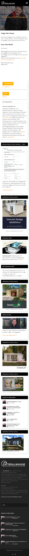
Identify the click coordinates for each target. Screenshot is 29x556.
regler (23, 132)
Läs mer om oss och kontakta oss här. (11, 496)
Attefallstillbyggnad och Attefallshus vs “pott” (13, 424)
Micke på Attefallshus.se (8, 106)
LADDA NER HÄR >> (8, 190)
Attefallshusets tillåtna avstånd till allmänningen (14, 407)
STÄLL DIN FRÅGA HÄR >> (9, 335)
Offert (21, 259)
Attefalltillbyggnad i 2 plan (14, 401)
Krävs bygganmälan (12, 419)
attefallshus (6, 117)
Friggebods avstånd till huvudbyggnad (13, 413)
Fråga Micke (10, 137)
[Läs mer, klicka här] (14, 357)
